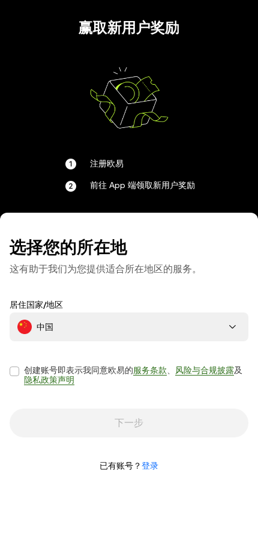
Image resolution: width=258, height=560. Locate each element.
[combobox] (129, 326)
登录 (150, 465)
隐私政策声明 (49, 380)
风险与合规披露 (204, 370)
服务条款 (150, 370)
